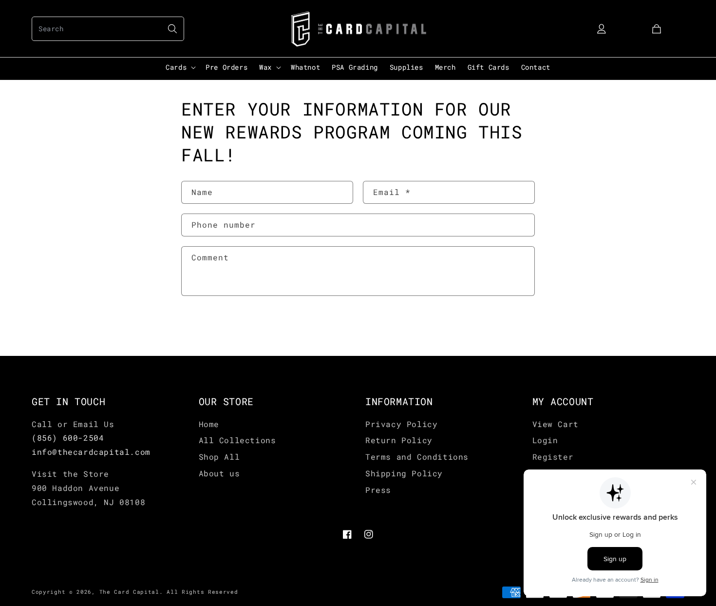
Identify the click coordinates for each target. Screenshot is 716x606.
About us (219, 473)
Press (378, 490)
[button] (108, 29)
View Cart (555, 424)
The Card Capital (129, 591)
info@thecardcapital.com (91, 452)
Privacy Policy (401, 424)
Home (209, 424)
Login (545, 440)
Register (553, 456)
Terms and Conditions (417, 456)
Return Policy (399, 440)
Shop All (219, 456)
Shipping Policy (404, 473)
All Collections (237, 440)
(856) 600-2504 (68, 437)
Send (211, 327)
